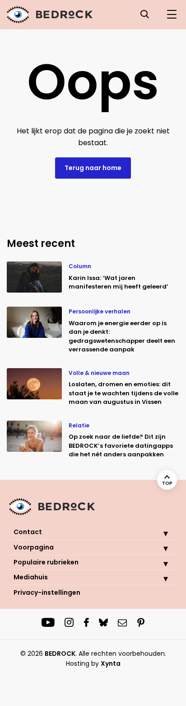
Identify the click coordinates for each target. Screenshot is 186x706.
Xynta (111, 663)
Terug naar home (93, 167)
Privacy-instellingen (47, 592)
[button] (159, 533)
